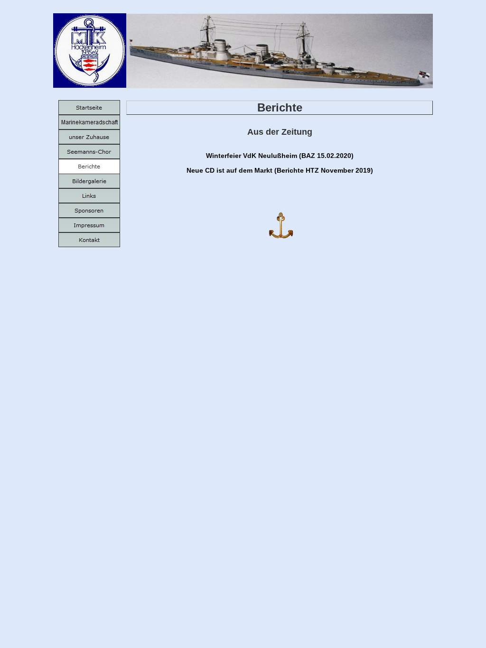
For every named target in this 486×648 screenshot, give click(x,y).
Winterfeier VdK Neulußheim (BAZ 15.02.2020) (280, 155)
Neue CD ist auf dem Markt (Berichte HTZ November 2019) (280, 170)
